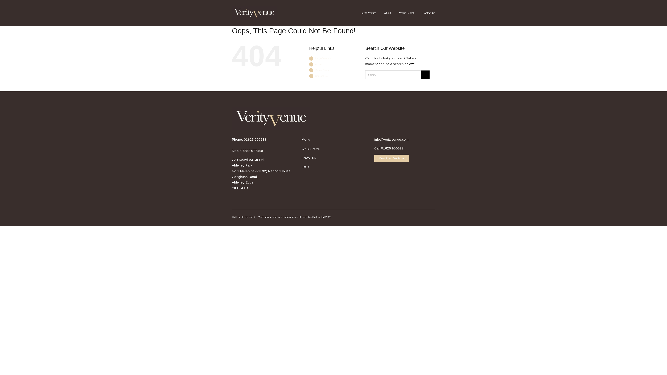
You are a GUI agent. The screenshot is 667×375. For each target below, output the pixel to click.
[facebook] (421, 216)
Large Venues (323, 58)
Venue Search (323, 70)
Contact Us (321, 75)
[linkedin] (433, 216)
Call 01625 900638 (389, 148)
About (318, 64)
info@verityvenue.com (391, 139)
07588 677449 (251, 151)
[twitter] (427, 216)
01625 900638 (255, 139)
